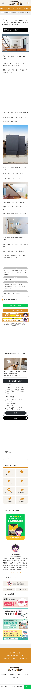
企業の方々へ (11, 674)
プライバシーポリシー (23, 674)
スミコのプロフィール (15, 572)
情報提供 (4, 674)
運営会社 (15, 677)
